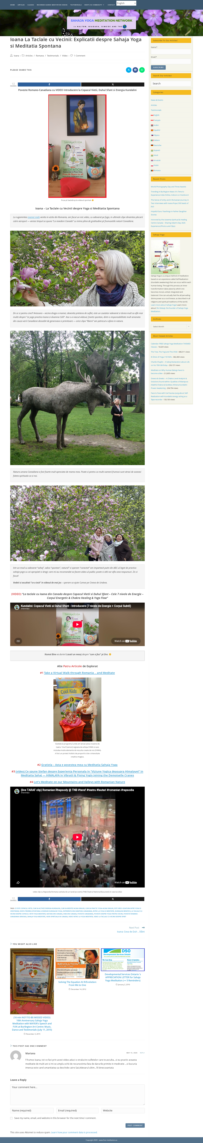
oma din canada (70, 914)
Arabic (156, 125)
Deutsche (157, 145)
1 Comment (79, 55)
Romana (40, 55)
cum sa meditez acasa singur (73, 908)
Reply (142, 1053)
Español (156, 130)
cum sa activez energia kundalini (46, 908)
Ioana (16, 55)
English (156, 115)
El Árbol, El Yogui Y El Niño (161, 357)
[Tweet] (112, 85)
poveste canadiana (85, 914)
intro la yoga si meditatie (103, 911)
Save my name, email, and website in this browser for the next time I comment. (55, 1118)
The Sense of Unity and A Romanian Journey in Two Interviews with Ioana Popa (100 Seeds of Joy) (170, 203)
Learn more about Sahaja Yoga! (163, 305)
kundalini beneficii (122, 911)
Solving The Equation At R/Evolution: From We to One (77, 983)
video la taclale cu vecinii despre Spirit (110, 917)
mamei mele (34, 217)
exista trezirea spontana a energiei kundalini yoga (41, 911)
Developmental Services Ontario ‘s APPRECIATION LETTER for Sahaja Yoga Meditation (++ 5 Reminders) (123, 977)
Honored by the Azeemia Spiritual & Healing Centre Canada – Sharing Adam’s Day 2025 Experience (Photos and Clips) (169, 222)
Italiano (156, 140)
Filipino (156, 135)
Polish (156, 165)
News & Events (157, 100)
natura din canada (54, 914)
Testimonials (53, 55)
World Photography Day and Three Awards (168, 186)
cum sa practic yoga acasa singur (99, 908)
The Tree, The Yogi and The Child (164, 352)
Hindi (155, 155)
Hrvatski (156, 160)
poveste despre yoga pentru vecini (108, 914)
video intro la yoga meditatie (80, 917)
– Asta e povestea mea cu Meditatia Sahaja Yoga (79, 765)
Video (65, 55)
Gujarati (156, 150)
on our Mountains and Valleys (79, 782)
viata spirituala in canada (57, 917)
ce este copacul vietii (23, 908)
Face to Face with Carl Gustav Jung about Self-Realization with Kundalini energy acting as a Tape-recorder (169, 396)
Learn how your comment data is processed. (74, 1132)
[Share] (49, 85)
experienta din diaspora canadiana (77, 911)
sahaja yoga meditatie (36, 917)
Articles (29, 55)
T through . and (79, 673)
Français (156, 120)
